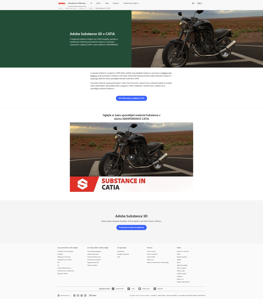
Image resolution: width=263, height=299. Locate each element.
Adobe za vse (180, 279)
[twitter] (82, 295)
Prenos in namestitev (152, 254)
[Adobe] (62, 3)
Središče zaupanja (181, 273)
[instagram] (78, 295)
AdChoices (202, 295)
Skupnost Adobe (151, 257)
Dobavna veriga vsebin (93, 254)
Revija (107, 3)
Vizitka (178, 254)
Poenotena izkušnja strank (94, 257)
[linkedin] (85, 295)
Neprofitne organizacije (123, 254)
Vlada (118, 257)
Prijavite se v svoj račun (183, 251)
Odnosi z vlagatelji (181, 268)
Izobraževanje (120, 251)
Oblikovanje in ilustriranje (64, 257)
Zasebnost (153, 295)
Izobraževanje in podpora (130, 3)
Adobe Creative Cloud (70, 8)
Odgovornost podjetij (182, 265)
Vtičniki (91, 8)
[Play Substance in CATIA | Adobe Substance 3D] (131, 157)
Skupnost (115, 3)
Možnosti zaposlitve (182, 257)
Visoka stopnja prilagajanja (94, 251)
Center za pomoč (151, 251)
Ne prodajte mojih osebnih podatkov (188, 295)
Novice (178, 262)
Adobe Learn (150, 259)
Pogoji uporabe (161, 295)
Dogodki (179, 259)
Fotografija (60, 254)
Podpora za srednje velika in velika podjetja (158, 262)
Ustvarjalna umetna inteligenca (65, 251)
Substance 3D (82, 8)
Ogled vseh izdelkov (62, 273)
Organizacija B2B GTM (93, 262)
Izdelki (98, 3)
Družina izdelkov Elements (64, 268)
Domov (60, 8)
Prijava (199, 3)
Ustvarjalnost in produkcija (94, 259)
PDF (59, 262)
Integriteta (179, 276)
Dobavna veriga (181, 271)
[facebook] (74, 295)
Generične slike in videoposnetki (66, 271)
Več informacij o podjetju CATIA (131, 98)
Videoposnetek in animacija (65, 259)
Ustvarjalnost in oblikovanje (76, 3)
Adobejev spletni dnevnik (183, 282)
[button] (193, 3)
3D (91, 3)
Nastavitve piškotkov (172, 295)
